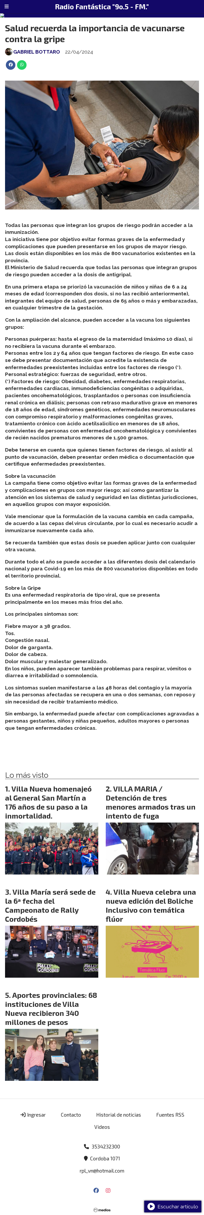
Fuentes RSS (170, 1115)
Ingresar (36, 1115)
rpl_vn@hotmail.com (102, 1171)
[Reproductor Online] (102, 15)
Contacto (71, 1115)
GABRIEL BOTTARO (36, 52)
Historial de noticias (118, 1115)
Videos (102, 1127)
